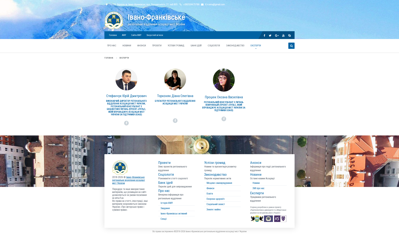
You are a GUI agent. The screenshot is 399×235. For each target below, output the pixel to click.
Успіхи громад (176, 45)
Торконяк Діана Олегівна (175, 96)
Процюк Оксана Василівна (224, 97)
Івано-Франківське (156, 17)
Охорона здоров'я (215, 198)
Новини (256, 182)
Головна (113, 35)
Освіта (210, 193)
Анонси (141, 45)
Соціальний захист (216, 204)
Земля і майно (214, 209)
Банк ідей (196, 45)
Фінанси (210, 188)
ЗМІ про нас (258, 188)
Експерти (256, 45)
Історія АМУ (167, 202)
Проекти (156, 45)
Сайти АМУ (136, 35)
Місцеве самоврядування (219, 182)
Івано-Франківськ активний (174, 213)
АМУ (124, 35)
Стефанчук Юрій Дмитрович (126, 96)
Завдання (165, 208)
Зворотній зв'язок (155, 35)
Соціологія (214, 45)
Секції (164, 218)
